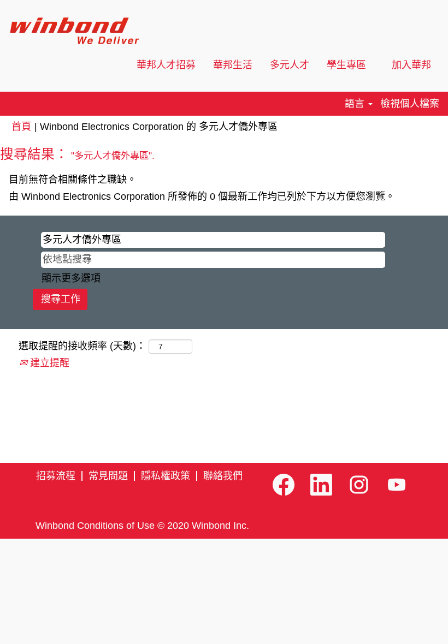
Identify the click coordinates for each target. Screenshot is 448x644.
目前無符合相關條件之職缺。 (73, 179)
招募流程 (55, 475)
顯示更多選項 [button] (71, 278)
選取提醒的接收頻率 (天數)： (82, 346)
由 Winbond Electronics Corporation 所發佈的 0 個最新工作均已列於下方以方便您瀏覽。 (202, 196)
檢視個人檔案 (409, 103)
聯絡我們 (223, 475)
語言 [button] (356, 103)
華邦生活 (232, 64)
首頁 (21, 126)
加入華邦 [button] (413, 64)
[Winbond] (74, 30)
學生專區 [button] (348, 64)
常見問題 (108, 475)
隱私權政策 (165, 475)
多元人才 (289, 64)
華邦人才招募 (166, 64)
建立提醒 (48, 362)
